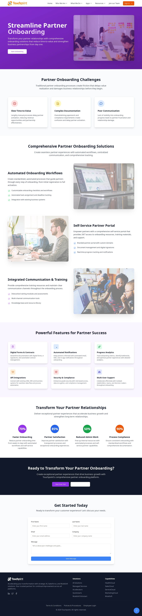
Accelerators (78, 589)
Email (33, 532)
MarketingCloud (111, 593)
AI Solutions (77, 583)
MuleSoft (108, 596)
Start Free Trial (60, 484)
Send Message (71, 559)
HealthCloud (110, 583)
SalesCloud (109, 586)
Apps (88, 3)
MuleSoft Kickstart (80, 596)
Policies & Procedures (72, 605)
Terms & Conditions (53, 605)
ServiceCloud (110, 589)
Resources (99, 3)
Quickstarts (77, 593)
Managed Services (80, 586)
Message (34, 542)
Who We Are (60, 3)
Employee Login (90, 605)
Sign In (127, 3)
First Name (35, 522)
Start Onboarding (17, 51)
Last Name (76, 522)
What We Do (75, 3)
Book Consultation (80, 484)
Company (75, 532)
